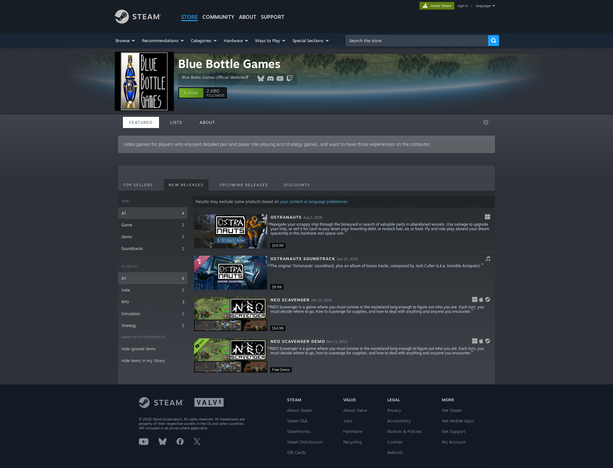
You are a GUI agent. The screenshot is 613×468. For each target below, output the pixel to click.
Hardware (352, 431)
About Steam (299, 410)
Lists (176, 122)
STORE (189, 17)
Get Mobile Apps (458, 420)
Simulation (152, 313)
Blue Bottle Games (229, 64)
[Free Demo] (230, 355)
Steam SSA (297, 420)
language (483, 6)
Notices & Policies (404, 431)
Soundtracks (152, 248)
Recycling (352, 441)
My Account (454, 441)
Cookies (394, 441)
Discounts (297, 185)
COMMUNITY (218, 17)
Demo (152, 236)
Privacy (394, 410)
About (247, 17)
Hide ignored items (138, 348)
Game (152, 225)
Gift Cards (296, 452)
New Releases (186, 185)
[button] (125, 40)
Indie (152, 290)
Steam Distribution (305, 441)
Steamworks (298, 431)
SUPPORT (272, 17)
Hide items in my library (143, 360)
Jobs (347, 420)
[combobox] (417, 40)
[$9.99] (230, 273)
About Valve (355, 410)
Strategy (152, 325)
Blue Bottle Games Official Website (213, 77)
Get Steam (452, 410)
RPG (152, 301)
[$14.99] (230, 314)
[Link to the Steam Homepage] (138, 22)
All (152, 213)
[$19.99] (230, 231)
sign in (463, 6)
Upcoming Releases (243, 185)
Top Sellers (138, 185)
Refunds (395, 452)
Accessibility (399, 420)
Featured (141, 122)
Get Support (453, 431)
